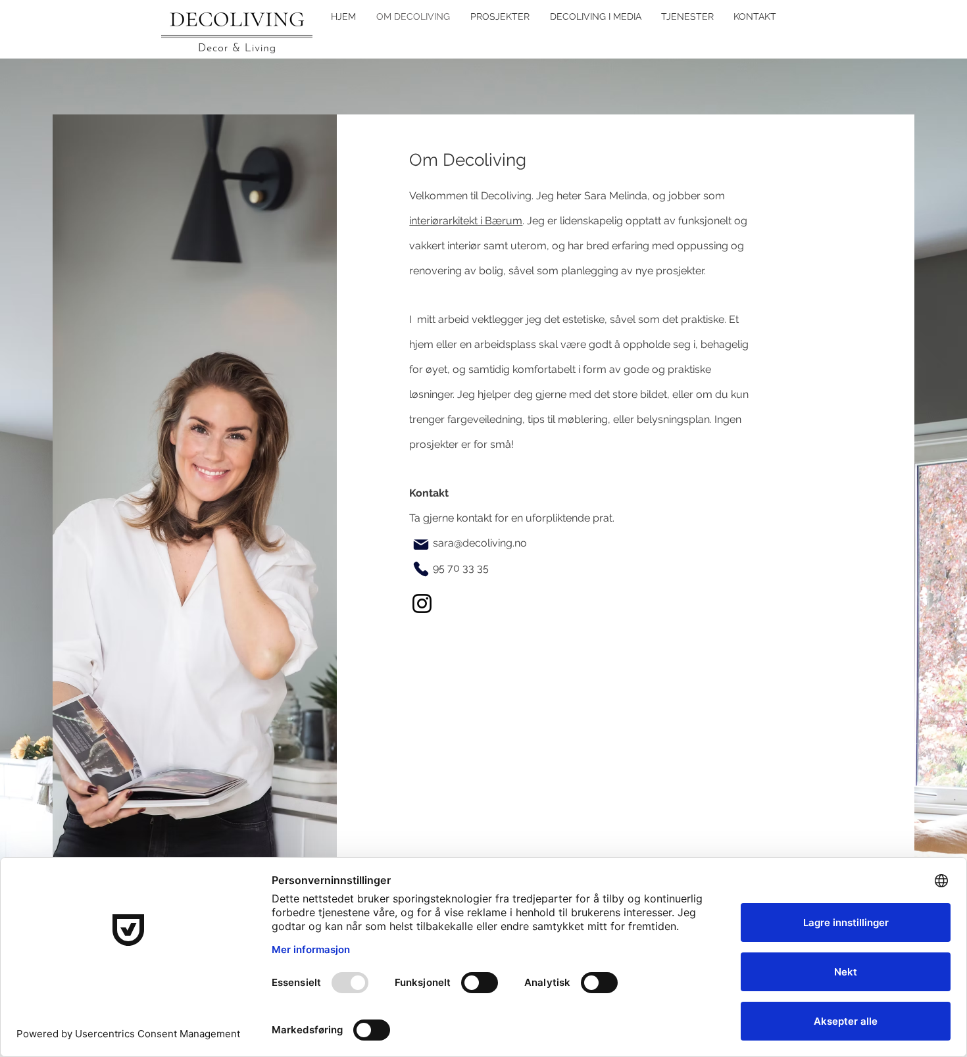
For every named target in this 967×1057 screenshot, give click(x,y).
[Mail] (421, 544)
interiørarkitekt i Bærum (465, 220)
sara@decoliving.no (480, 543)
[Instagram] (422, 603)
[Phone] (421, 569)
